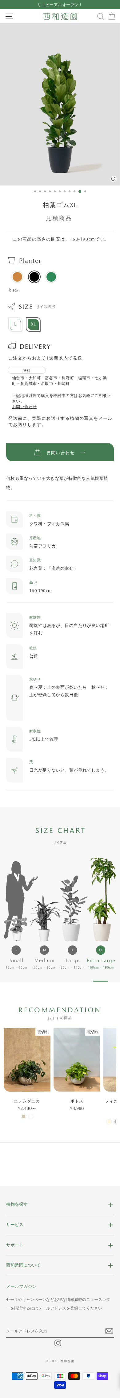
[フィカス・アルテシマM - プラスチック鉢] (116, 1121)
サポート (14, 1245)
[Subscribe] (109, 1332)
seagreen (51, 277)
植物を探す (17, 1204)
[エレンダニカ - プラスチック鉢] (30, 1116)
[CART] (111, 16)
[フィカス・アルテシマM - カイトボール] (109, 1121)
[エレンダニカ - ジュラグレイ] (23, 1116)
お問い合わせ (24, 406)
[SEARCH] (100, 16)
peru (17, 277)
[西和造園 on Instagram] (57, 1343)
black (34, 277)
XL (33, 324)
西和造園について (23, 1265)
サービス (14, 1224)
